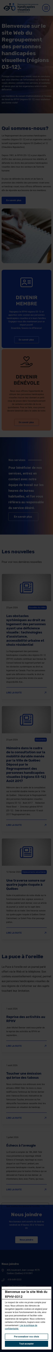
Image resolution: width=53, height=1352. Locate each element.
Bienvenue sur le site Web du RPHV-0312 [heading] (26, 1294)
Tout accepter (26, 1343)
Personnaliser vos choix (26, 1336)
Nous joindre (26, 1239)
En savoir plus (16, 200)
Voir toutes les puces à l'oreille (23, 1206)
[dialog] (26, 1318)
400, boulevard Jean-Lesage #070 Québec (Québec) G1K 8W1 (23, 1272)
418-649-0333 (14, 1279)
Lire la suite (26, 692)
